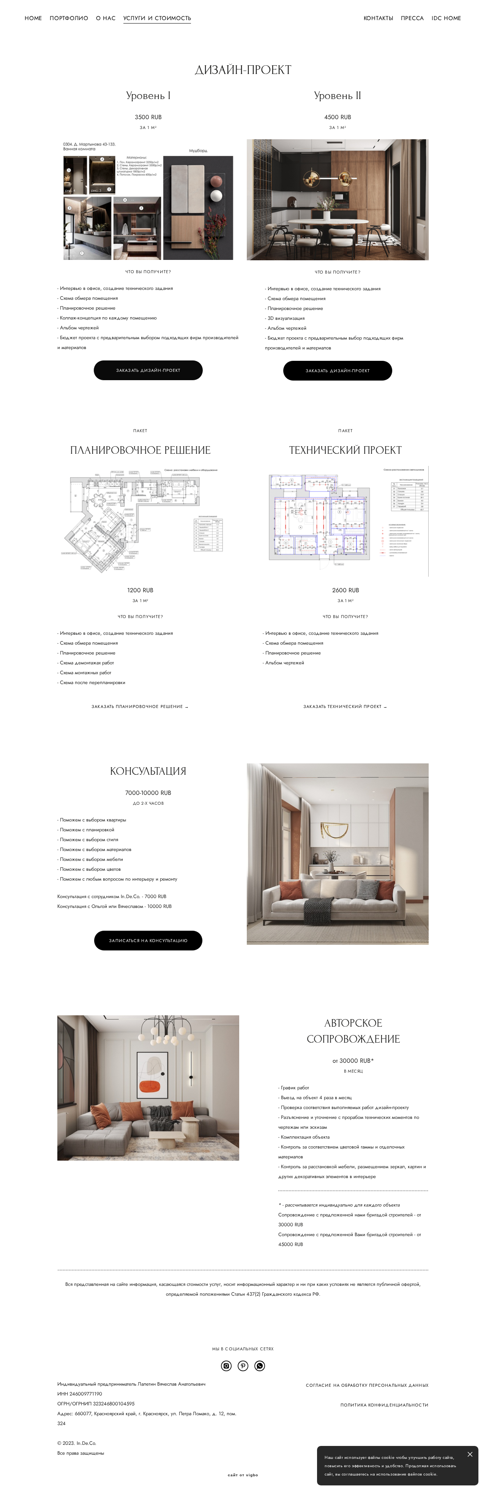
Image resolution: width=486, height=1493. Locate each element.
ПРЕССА (412, 18)
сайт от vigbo (243, 1475)
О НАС (106, 18)
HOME (33, 18)
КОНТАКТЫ (378, 18)
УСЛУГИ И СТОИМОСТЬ (157, 18)
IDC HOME (446, 18)
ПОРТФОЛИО (69, 18)
